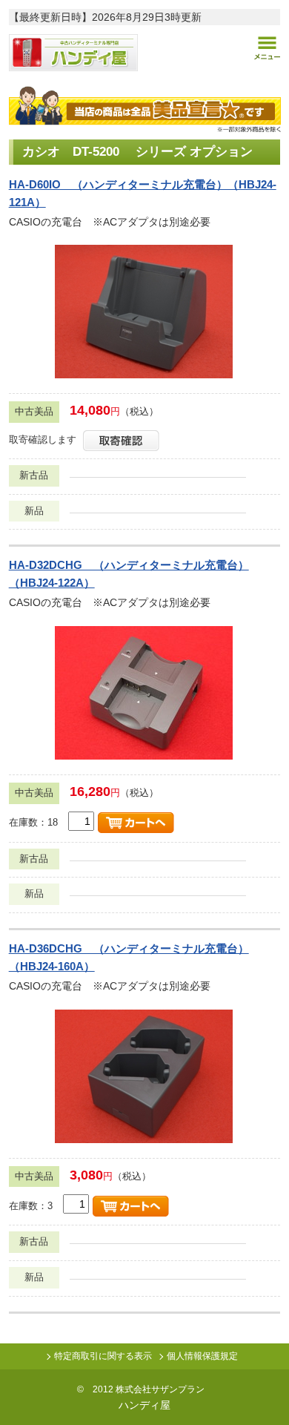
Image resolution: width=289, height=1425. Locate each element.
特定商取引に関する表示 (103, 1356)
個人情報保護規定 (202, 1356)
